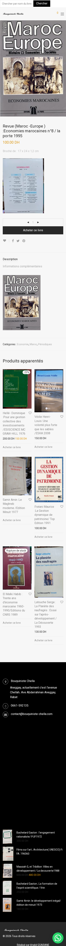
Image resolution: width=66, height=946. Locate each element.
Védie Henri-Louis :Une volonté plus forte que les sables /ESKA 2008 (45, 425)
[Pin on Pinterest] (24, 241)
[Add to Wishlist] (6, 240)
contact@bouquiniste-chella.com (31, 714)
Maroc (33, 344)
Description (10, 259)
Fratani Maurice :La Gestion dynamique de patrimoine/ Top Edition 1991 (44, 515)
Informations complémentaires (22, 266)
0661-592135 (19, 705)
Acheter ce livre (33, 230)
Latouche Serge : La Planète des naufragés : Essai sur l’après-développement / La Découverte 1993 (45, 614)
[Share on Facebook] (13, 241)
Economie (23, 344)
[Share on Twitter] (18, 241)
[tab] (33, 259)
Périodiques (45, 344)
